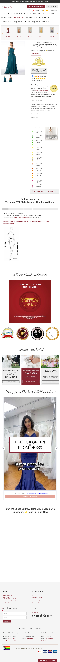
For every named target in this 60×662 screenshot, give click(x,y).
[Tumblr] (48, 616)
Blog (33, 595)
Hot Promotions (19, 17)
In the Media (6, 603)
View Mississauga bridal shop (10, 640)
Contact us (35, 612)
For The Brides (5, 13)
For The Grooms (48, 13)
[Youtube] (37, 616)
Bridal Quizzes (36, 599)
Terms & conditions (37, 601)
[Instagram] (51, 616)
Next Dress (50, 191)
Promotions (19, 209)
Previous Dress (38, 191)
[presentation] (2, 33)
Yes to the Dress (53, 209)
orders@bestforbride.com (21, 217)
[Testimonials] (44, 10)
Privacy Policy (35, 603)
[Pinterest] (44, 616)
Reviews (45, 209)
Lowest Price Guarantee (10, 601)
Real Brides (29, 17)
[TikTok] (41, 616)
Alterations (12, 209)
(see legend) (50, 50)
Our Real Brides (27, 209)
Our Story (37, 17)
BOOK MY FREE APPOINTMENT (36, 6)
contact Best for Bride (41, 90)
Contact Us (45, 17)
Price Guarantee (37, 209)
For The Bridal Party (19, 13)
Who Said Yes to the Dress (11, 599)
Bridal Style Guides (37, 597)
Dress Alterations (6, 17)
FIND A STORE (52, 6)
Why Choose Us (7, 595)
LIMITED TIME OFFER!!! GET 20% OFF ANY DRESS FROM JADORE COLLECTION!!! (26, 222)
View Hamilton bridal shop (28, 640)
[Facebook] (33, 616)
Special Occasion (34, 13)
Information (5, 209)
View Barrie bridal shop (46, 640)
